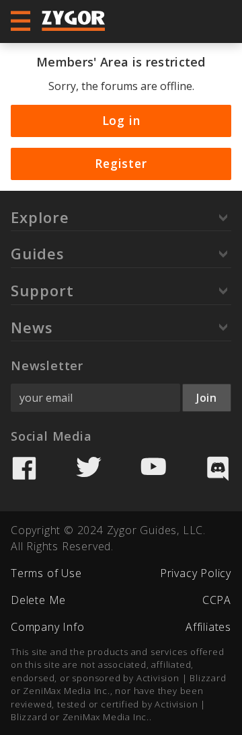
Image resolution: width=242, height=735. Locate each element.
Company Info (48, 626)
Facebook (24, 468)
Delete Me (38, 600)
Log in (121, 120)
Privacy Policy (195, 573)
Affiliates (208, 626)
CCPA (216, 600)
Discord (217, 468)
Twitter (88, 468)
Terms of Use (46, 573)
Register (121, 163)
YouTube (153, 468)
